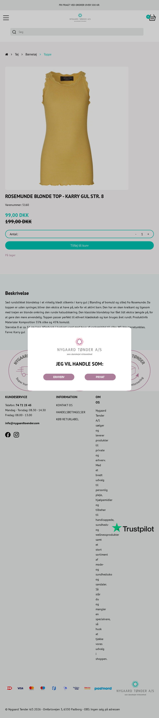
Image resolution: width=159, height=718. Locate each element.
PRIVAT (100, 377)
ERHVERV (58, 377)
